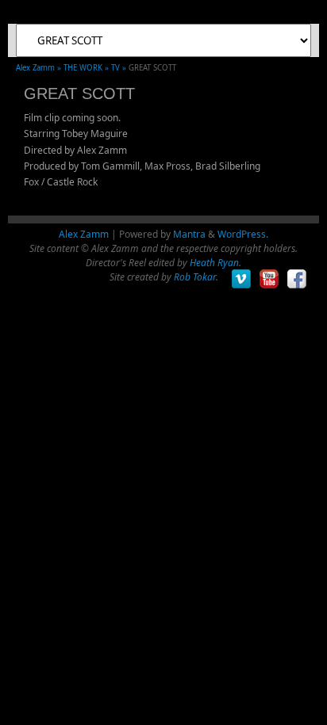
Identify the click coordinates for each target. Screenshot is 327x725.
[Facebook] (297, 279)
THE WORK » (87, 68)
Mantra (189, 234)
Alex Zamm (84, 234)
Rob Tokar (195, 277)
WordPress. (242, 234)
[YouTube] (269, 279)
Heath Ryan (214, 262)
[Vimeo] (242, 279)
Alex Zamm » (39, 68)
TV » (120, 68)
